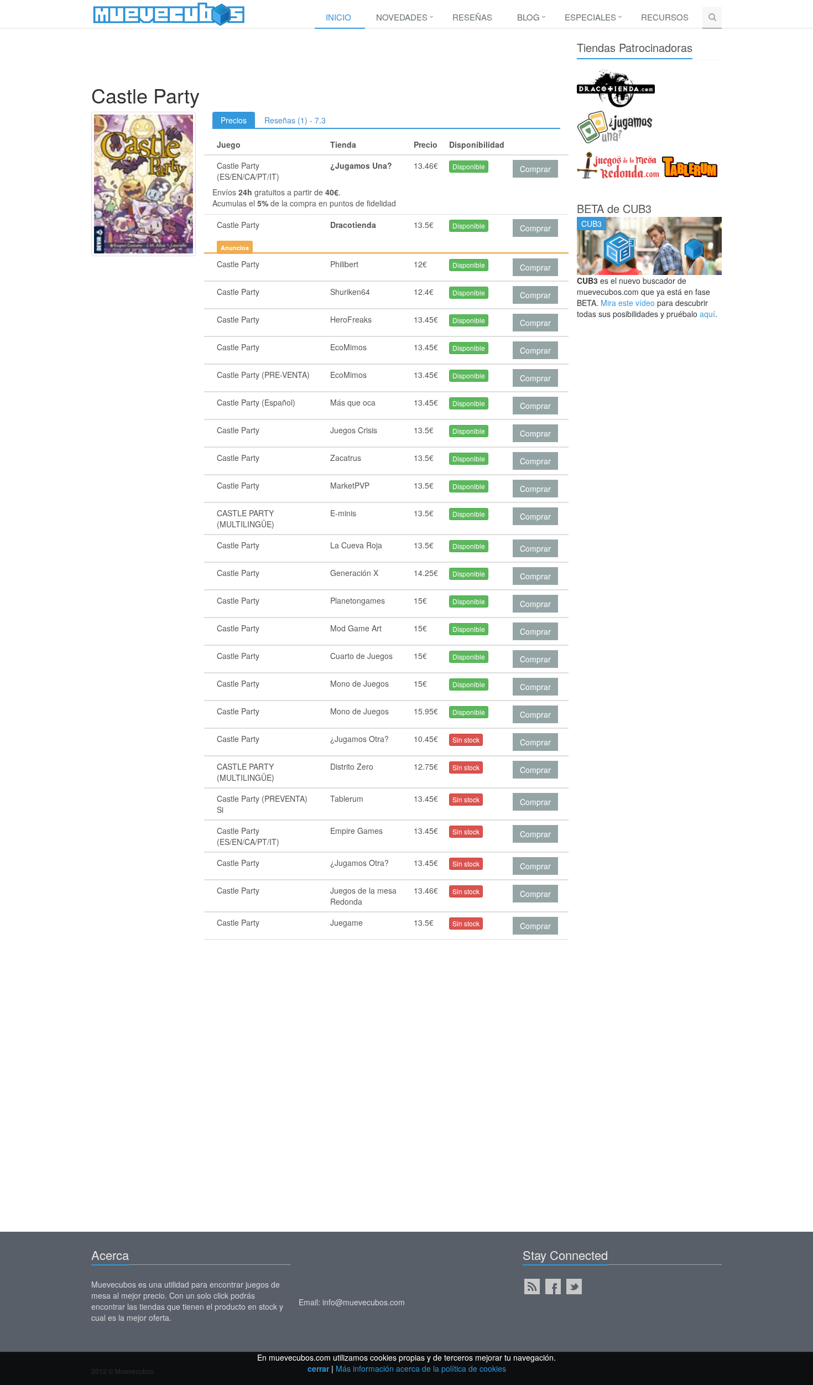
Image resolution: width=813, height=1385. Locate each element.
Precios (234, 120)
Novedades (402, 17)
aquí (707, 313)
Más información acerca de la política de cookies (421, 1368)
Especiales (590, 17)
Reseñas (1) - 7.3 (295, 120)
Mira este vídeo (628, 302)
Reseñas (472, 17)
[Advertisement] (325, 59)
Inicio (338, 17)
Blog (528, 17)
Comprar (535, 168)
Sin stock (466, 739)
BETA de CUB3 (614, 208)
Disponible (468, 166)
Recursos (665, 17)
